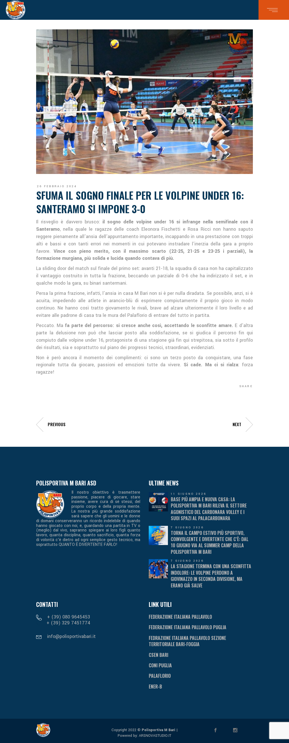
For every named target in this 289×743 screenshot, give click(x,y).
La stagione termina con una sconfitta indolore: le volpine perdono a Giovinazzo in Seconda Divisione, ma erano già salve (211, 576)
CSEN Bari (158, 655)
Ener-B (155, 686)
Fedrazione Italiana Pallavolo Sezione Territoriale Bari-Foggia (187, 641)
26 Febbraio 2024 (57, 186)
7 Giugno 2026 (187, 528)
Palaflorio (160, 675)
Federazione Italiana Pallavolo (180, 616)
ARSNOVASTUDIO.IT (154, 735)
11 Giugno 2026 (188, 494)
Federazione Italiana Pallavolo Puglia (187, 627)
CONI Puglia (160, 665)
